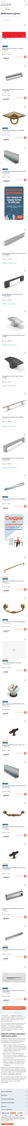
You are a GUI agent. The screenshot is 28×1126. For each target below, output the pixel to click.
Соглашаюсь (7, 1124)
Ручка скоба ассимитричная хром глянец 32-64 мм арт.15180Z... (13, 991)
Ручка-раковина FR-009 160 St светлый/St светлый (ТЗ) (13, 909)
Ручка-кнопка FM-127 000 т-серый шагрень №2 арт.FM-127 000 (13, 745)
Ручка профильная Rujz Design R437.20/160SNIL (13, 499)
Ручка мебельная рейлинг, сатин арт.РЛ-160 (12, 417)
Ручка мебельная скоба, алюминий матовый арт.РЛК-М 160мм (13, 459)
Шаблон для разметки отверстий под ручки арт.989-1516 (12, 49)
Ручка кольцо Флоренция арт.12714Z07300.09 (13, 130)
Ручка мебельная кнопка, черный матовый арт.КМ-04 (12, 377)
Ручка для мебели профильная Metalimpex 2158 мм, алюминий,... (13, 172)
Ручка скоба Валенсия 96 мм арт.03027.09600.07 (13, 621)
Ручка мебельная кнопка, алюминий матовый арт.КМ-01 (13, 336)
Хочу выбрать (4, 1121)
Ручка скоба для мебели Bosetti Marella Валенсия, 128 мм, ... (13, 827)
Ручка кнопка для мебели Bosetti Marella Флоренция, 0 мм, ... (13, 704)
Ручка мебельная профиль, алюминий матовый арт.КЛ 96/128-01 (14, 254)
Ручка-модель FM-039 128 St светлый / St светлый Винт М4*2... (13, 90)
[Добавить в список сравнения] (24, 25)
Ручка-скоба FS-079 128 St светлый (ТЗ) (11, 662)
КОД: (3, 131)
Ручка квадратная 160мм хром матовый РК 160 (13, 949)
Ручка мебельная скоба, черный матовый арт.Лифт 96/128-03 (12, 295)
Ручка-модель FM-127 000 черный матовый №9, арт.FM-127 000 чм (13, 868)
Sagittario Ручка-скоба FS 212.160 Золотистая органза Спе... (13, 581)
